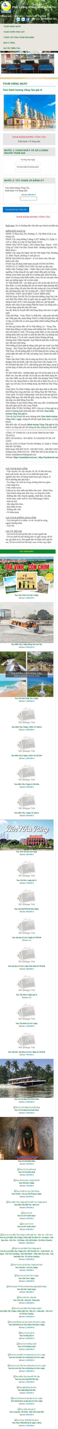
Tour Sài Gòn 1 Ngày (26, 1183)
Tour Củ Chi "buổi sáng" (26, 1216)
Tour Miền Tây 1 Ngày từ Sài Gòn (26, 784)
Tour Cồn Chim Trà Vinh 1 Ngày (26, 595)
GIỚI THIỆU (18, 16)
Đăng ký (28, 199)
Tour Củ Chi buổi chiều (26, 1161)
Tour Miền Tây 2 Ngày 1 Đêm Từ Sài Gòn (26, 756)
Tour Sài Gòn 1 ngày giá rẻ (27, 880)
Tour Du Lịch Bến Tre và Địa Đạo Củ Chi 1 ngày (27, 1357)
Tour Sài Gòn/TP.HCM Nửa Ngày (26, 909)
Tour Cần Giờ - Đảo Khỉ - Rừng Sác (26, 1300)
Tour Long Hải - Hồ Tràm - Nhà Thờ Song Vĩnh (26, 1412)
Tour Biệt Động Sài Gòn (26, 1390)
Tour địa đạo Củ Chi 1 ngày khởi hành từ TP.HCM (26, 966)
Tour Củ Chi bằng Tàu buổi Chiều (26, 1099)
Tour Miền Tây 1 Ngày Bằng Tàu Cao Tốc (26, 644)
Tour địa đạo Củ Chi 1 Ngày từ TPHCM (26, 938)
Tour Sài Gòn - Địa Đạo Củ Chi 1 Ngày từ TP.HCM (26, 1052)
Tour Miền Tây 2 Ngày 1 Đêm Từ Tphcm (27, 727)
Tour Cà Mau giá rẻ (26, 1336)
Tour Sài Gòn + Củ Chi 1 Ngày (26, 1267)
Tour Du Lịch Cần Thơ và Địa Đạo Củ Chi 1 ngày (26, 1368)
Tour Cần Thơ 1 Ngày (26, 1278)
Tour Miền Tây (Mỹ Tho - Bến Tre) (26, 1205)
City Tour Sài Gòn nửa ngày (26, 852)
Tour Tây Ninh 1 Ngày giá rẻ (26, 995)
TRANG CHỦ (6, 16)
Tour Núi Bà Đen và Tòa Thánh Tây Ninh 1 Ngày (27, 1325)
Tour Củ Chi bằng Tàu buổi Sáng (26, 1110)
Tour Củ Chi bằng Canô (26, 1347)
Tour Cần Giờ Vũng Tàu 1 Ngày (26, 698)
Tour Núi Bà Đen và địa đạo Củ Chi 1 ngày (26, 1401)
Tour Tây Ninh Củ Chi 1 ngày (26, 1023)
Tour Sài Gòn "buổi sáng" (26, 1289)
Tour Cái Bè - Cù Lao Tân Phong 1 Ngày (27, 1194)
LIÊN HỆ (43, 16)
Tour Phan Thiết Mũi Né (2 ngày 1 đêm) (26, 1423)
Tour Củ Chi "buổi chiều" (26, 1227)
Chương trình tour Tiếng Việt (16, 210)
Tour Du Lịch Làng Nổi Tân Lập (26, 1379)
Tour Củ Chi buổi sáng (26, 1172)
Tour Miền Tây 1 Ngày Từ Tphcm (26, 813)
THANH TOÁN (31, 16)
